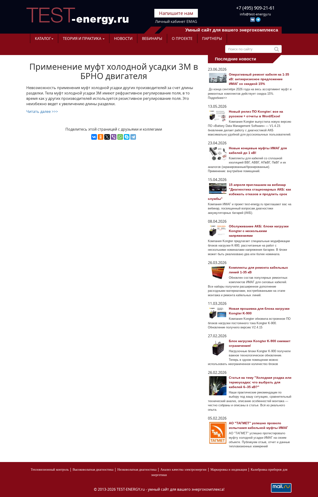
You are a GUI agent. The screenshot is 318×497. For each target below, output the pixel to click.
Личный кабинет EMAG (176, 21)
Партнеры (212, 38)
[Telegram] (133, 137)
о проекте (182, 38)
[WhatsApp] (120, 137)
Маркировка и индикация (228, 469)
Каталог (43, 38)
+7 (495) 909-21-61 (255, 8)
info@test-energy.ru (255, 14)
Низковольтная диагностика (136, 469)
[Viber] (113, 137)
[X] (107, 137)
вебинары (152, 38)
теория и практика (82, 38)
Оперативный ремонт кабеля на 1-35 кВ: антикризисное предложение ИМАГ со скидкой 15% (259, 79)
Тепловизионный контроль (50, 469)
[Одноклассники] (100, 137)
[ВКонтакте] (94, 137)
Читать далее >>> (42, 111)
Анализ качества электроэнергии (183, 469)
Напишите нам (176, 13)
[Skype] (126, 137)
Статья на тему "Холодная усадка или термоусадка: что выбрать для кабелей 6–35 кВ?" (260, 382)
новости (123, 38)
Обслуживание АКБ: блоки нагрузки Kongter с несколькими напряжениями (259, 230)
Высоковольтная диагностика (93, 469)
